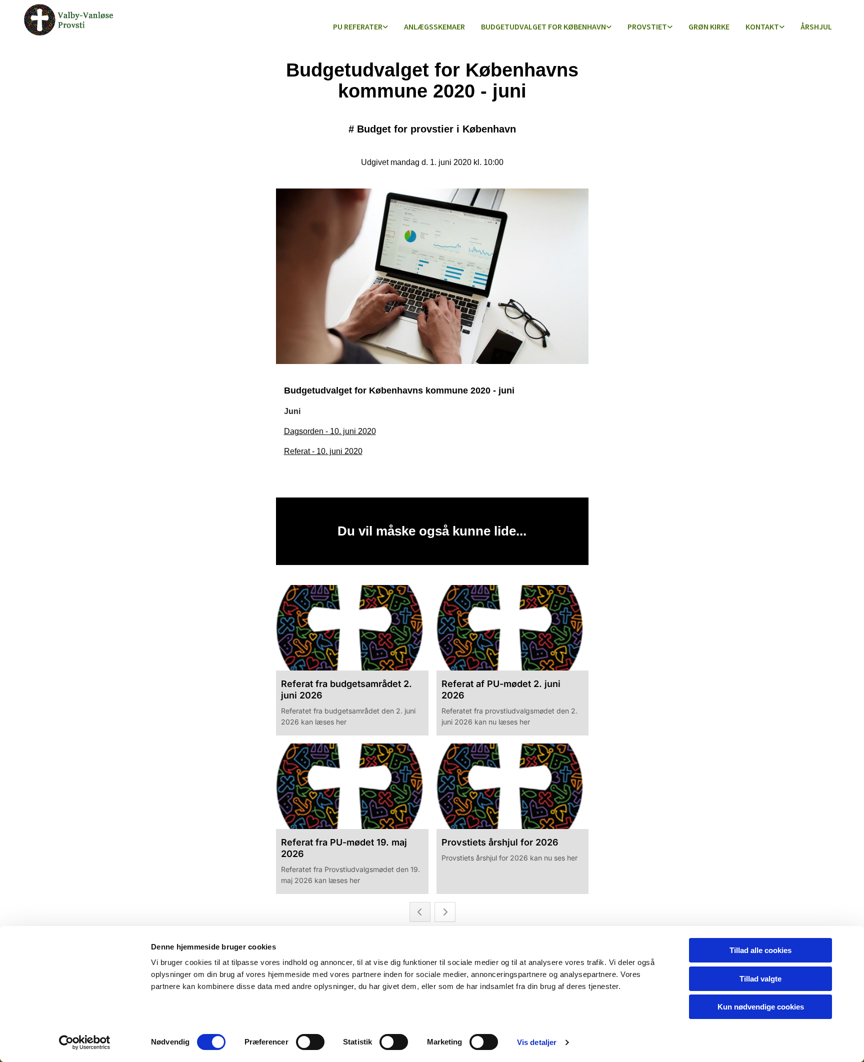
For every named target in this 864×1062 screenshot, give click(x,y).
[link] (360, 27)
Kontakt (762, 27)
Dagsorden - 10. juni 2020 (330, 431)
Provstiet (647, 27)
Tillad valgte (761, 978)
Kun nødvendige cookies (761, 1006)
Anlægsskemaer (434, 27)
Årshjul (816, 27)
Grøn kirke (709, 27)
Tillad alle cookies (761, 950)
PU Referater (357, 27)
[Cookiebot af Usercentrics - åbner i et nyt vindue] (84, 1042)
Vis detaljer (536, 1042)
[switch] (310, 1042)
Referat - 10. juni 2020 (323, 451)
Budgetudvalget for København (543, 27)
